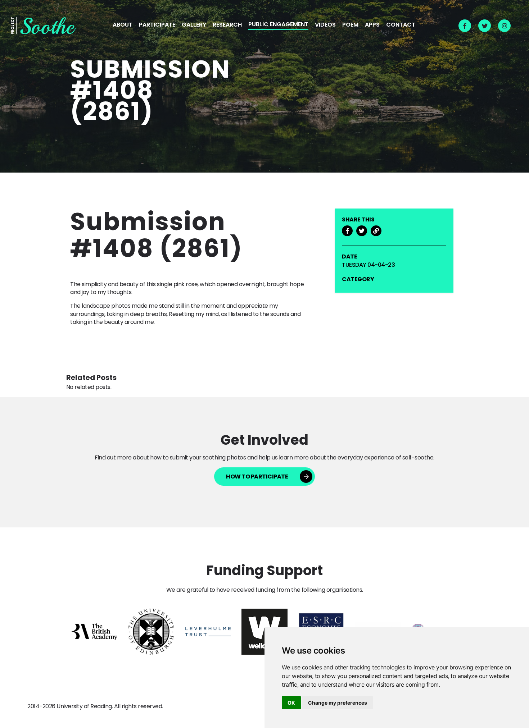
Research (227, 25)
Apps (372, 25)
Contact (400, 25)
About (122, 25)
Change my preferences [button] (337, 703)
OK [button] (291, 703)
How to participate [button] (257, 476)
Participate (157, 25)
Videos (325, 25)
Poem (350, 25)
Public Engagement (278, 24)
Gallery (194, 25)
